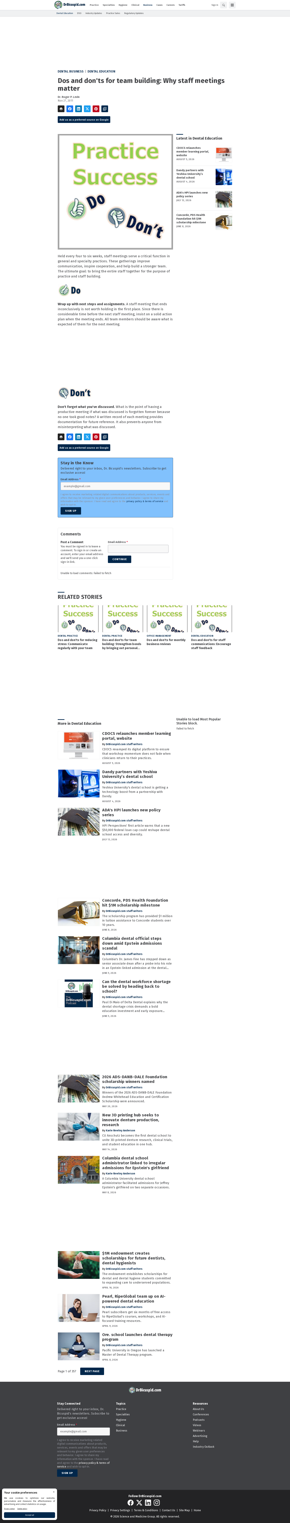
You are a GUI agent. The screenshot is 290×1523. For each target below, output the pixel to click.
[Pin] (96, 108)
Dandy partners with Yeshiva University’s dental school (190, 173)
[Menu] (232, 5)
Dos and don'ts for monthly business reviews (166, 642)
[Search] (223, 5)
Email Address (71, 479)
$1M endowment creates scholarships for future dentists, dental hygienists (133, 1258)
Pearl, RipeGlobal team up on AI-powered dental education (133, 1299)
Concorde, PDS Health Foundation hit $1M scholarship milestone (191, 218)
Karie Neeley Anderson (120, 1130)
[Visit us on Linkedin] (148, 1503)
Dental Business (71, 71)
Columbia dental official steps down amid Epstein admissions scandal (132, 943)
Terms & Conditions (146, 1510)
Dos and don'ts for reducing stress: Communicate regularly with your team (77, 644)
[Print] (61, 108)
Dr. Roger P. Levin (69, 97)
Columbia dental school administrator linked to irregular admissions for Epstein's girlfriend (135, 1163)
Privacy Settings (120, 1510)
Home (197, 1510)
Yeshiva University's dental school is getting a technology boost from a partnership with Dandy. (135, 792)
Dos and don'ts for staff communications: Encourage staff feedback (211, 644)
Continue (119, 559)
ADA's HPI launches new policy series (192, 194)
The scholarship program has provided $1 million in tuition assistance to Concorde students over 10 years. (137, 920)
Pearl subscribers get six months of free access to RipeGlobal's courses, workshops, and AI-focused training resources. (136, 1316)
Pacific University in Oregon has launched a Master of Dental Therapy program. (133, 1352)
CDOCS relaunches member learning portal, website (192, 151)
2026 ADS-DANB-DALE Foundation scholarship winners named (134, 1079)
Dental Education (101, 71)
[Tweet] (87, 108)
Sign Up (71, 510)
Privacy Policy (97, 1510)
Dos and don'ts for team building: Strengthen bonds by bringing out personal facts (121, 644)
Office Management (159, 635)
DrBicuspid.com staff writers (124, 744)
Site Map (184, 1510)
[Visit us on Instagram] (157, 1503)
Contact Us (168, 1510)
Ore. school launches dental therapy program (137, 1337)
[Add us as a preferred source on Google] (104, 108)
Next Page (92, 1371)
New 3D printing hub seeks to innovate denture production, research (130, 1120)
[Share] (69, 108)
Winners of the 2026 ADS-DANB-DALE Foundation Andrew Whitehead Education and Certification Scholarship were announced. (137, 1097)
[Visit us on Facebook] (131, 1503)
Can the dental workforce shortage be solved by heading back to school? (136, 986)
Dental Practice (68, 635)
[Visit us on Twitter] (139, 1503)
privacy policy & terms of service (144, 501)
